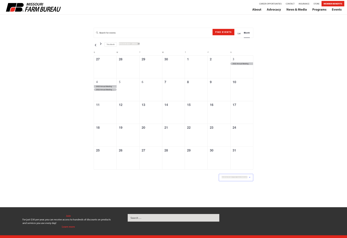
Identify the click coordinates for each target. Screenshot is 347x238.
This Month (111, 44)
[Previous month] (95, 45)
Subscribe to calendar (234, 177)
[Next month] (100, 43)
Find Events (223, 32)
